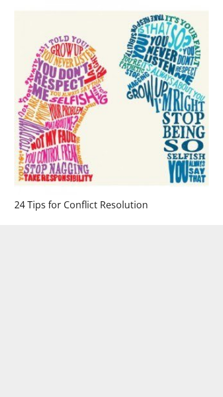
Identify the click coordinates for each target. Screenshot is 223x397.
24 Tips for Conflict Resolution (81, 204)
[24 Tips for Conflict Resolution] (111, 97)
